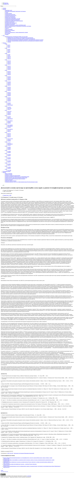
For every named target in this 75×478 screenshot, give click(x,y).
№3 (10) (9, 56)
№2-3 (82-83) (10, 143)
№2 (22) (9, 72)
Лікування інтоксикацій (10, 23)
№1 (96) (9, 163)
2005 (6, 80)
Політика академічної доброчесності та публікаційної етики (17, 176)
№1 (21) (9, 71)
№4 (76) (9, 136)
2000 (6, 53)
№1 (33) (9, 87)
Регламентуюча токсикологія (11, 22)
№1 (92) (9, 157)
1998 (6, 43)
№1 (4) (9, 49)
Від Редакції (7, 33)
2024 (6, 162)
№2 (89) (9, 152)
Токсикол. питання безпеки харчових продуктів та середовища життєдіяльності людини (25, 40)
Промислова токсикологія (10, 17)
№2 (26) (9, 77)
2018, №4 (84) (6, 460)
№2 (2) (9, 46)
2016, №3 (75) (6, 465)
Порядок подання (8, 174)
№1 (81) (9, 142)
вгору (2, 470)
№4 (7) (9, 52)
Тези (4, 35)
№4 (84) (9, 145)
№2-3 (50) (9, 108)
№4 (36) (9, 90)
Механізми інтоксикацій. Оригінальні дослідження (15, 11)
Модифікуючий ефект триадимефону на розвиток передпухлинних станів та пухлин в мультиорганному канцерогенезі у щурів (28, 459)
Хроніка (6, 34)
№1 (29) (9, 81)
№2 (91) (9, 155)
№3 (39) (9, 94)
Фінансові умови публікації (10, 180)
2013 (6, 119)
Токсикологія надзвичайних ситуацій (12, 18)
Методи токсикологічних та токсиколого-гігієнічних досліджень (18, 26)
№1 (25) (9, 76)
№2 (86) (9, 148)
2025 (6, 166)
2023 (6, 159)
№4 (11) (9, 57)
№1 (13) (9, 60)
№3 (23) (9, 73)
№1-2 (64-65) (10, 125)
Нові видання (8, 31)
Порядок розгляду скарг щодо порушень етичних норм (16, 177)
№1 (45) (9, 102)
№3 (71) (9, 130)
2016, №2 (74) (6, 467)
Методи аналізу (8, 27)
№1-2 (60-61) (10, 120)
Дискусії (7, 28)
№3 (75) (9, 135)
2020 (6, 150)
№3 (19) (9, 68)
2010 (6, 106)
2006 (6, 86)
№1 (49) (9, 107)
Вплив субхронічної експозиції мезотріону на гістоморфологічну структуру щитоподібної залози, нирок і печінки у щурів (27, 457)
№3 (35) (9, 89)
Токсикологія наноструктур (10, 15)
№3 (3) (9, 47)
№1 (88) (9, 151)
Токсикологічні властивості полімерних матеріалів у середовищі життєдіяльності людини (25, 39)
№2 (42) (9, 98)
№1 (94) (9, 160)
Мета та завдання (8, 173)
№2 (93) (9, 158)
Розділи (4, 9)
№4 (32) (9, 85)
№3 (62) (9, 121)
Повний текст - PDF (7, 195)
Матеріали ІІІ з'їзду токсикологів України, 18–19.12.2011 (16, 36)
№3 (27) (9, 78)
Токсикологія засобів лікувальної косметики (14, 20)
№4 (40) (9, 95)
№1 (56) (9, 116)
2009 (6, 101)
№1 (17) (9, 66)
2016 (6, 132)
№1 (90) (9, 154)
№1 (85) (9, 147)
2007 (6, 91)
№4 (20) (9, 69)
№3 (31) (9, 83)
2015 (6, 128)
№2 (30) (9, 82)
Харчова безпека (8, 13)
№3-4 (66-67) (10, 126)
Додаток (9, 41)
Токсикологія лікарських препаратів (12, 19)
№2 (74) (9, 134)
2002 (6, 65)
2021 (6, 153)
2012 (6, 115)
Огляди (6, 12)
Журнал (4, 172)
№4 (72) (9, 131)
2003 (6, 70)
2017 (6, 137)
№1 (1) (9, 45)
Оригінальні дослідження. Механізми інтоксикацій (24, 453)
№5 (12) (9, 58)
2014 (6, 123)
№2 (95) (9, 161)
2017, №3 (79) (6, 463)
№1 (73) (9, 133)
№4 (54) (9, 113)
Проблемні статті (8, 10)
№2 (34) (9, 88)
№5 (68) (9, 127)
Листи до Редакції (8, 29)
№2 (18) (9, 67)
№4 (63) (9, 122)
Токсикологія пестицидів (10, 14)
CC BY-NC (29, 475)
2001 (6, 59)
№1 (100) (9, 170)
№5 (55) (9, 114)
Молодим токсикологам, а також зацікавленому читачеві (16, 32)
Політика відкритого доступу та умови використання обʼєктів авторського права (21, 181)
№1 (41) (9, 97)
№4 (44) (9, 100)
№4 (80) (9, 140)
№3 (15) (9, 62)
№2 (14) (9, 61)
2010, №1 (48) (10, 453)
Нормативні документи (10, 30)
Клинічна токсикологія (9, 21)
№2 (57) (9, 117)
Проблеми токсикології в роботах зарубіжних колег (15, 25)
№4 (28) (9, 79)
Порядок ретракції (8, 179)
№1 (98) (9, 167)
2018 (6, 141)
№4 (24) (9, 74)
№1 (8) (9, 54)
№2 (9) (9, 55)
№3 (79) (9, 139)
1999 (6, 48)
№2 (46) (9, 103)
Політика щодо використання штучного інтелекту (15, 178)
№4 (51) (9, 109)
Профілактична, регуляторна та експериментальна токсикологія (20, 37)
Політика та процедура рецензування (12, 175)
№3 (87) (9, 149)
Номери (4, 42)
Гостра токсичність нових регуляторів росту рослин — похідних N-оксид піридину (20, 464)
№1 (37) (9, 92)
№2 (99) (9, 168)
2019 (6, 146)
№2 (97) (9, 165)
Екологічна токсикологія (10, 16)
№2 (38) (9, 93)
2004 (6, 75)
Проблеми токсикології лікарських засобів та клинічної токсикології (21, 38)
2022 (6, 156)
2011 (6, 110)
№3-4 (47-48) (10, 105)
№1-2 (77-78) (10, 138)
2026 (6, 169)
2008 (6, 96)
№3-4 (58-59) (10, 118)
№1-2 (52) (9, 111)
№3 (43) (9, 99)
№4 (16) (9, 63)
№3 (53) (9, 112)
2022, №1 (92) (6, 458)
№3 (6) (9, 51)
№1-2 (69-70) (10, 129)
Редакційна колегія (6, 171)
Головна (4, 8)
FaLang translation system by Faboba (4, 471)
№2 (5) (9, 50)
